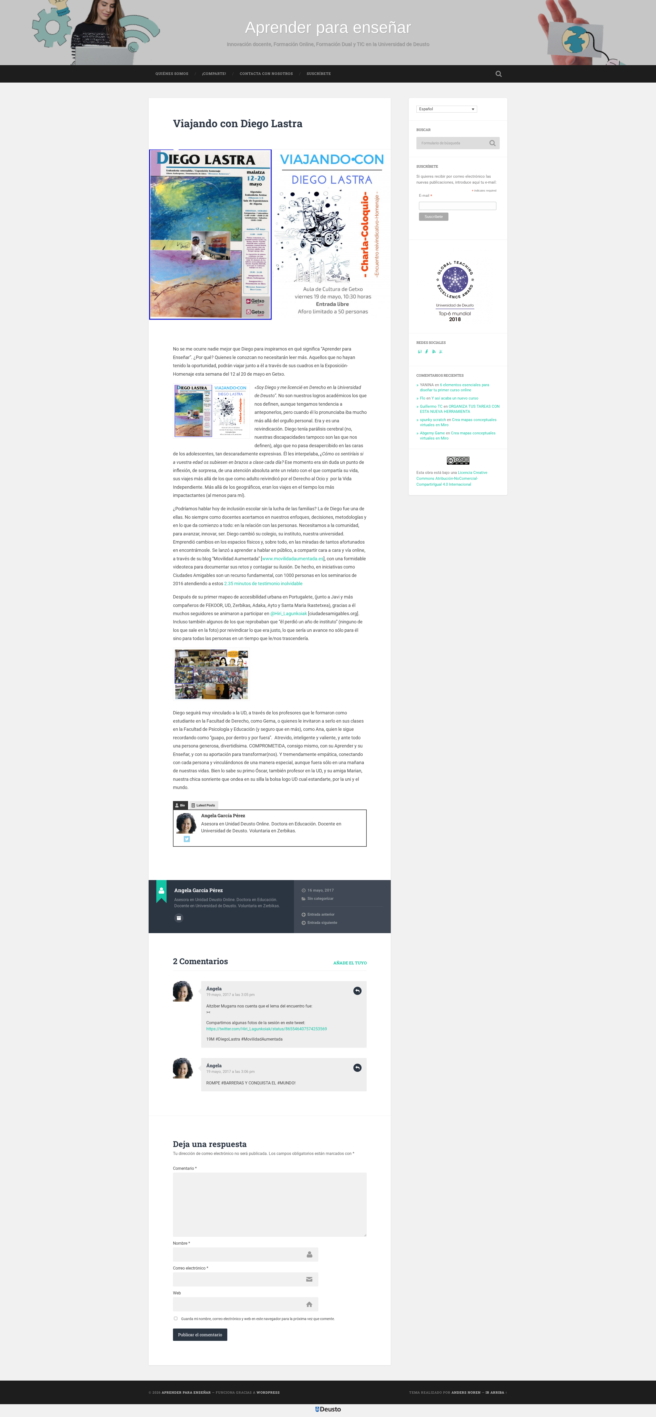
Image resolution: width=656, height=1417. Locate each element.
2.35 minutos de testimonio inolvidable (263, 583)
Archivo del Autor (178, 918)
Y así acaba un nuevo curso (455, 398)
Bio (182, 805)
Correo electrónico (190, 1268)
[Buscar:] (458, 143)
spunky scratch (433, 419)
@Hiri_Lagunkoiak (288, 613)
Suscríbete (319, 73)
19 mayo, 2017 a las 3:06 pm (230, 1071)
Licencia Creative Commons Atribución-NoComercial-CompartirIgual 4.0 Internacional (451, 478)
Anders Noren (466, 1392)
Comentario (185, 1168)
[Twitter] (187, 839)
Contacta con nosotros (266, 73)
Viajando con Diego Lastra (238, 123)
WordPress (268, 1392)
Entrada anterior (321, 914)
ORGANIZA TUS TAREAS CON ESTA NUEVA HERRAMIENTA (460, 409)
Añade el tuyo (350, 962)
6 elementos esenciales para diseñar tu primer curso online (454, 387)
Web (177, 1293)
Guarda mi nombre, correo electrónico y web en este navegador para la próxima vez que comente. (258, 1319)
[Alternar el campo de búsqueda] (498, 74)
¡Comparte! (214, 73)
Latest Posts (206, 805)
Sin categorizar (320, 898)
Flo (422, 398)
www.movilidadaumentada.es (292, 558)
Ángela (214, 988)
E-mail (425, 195)
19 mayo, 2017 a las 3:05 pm (230, 994)
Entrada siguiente (322, 922)
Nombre (181, 1243)
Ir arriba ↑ (496, 1392)
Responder (357, 991)
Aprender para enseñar (328, 27)
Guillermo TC (431, 406)
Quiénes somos (172, 73)
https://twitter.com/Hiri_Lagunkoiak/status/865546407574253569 (266, 1028)
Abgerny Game (432, 433)
